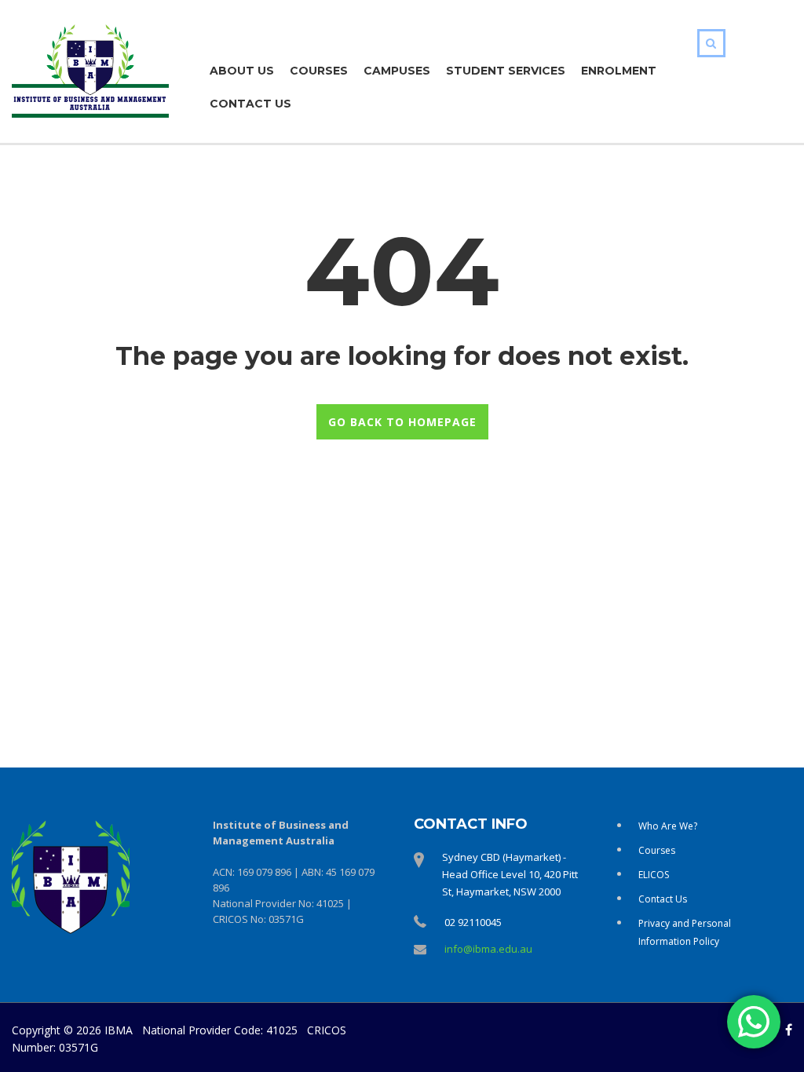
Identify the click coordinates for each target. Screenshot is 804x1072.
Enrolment (618, 71)
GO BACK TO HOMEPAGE (402, 421)
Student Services (505, 71)
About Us (242, 71)
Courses (319, 71)
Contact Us (250, 104)
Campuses (397, 71)
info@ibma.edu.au (488, 949)
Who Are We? (667, 826)
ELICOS (653, 874)
